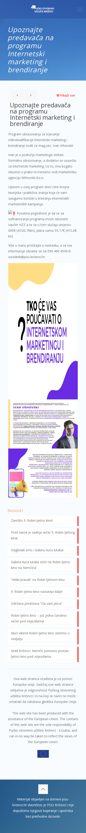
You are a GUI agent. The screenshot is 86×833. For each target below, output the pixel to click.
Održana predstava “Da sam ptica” (36, 603)
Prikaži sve (67, 95)
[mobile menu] (80, 9)
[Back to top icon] (43, 789)
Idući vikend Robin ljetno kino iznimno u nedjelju (40, 636)
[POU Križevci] (43, 9)
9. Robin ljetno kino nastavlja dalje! (36, 591)
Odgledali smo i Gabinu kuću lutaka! (37, 550)
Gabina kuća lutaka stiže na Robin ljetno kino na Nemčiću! (40, 565)
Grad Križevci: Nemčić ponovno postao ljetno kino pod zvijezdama (40, 654)
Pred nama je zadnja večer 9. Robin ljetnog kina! (43, 535)
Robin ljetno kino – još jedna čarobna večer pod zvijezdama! (39, 618)
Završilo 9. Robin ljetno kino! (32, 520)
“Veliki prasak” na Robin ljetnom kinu (38, 579)
